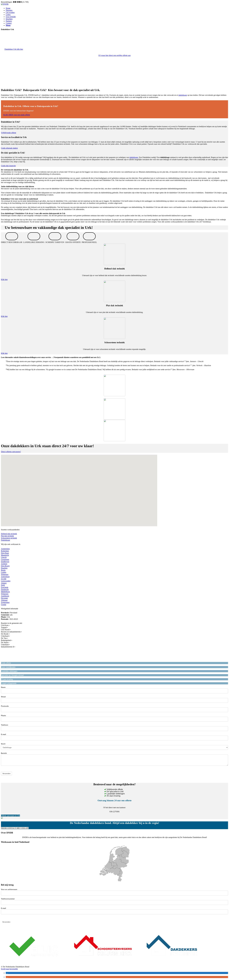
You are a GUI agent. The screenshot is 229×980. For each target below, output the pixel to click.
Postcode (5, 706)
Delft (3, 585)
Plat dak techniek (7, 536)
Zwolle (3, 579)
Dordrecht (5, 590)
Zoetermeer (5, 602)
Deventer (4, 598)
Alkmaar (4, 600)
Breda (3, 570)
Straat (3, 697)
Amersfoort (5, 577)
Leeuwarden (5, 581)
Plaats (3, 715)
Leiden (3, 572)
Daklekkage (5, 540)
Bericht (4, 753)
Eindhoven (5, 562)
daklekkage (182, 95)
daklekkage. (133, 157)
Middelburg (5, 592)
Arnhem (4, 564)
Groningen (5, 559)
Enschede (4, 587)
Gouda (3, 605)
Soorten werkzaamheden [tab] (10, 530)
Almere (4, 583)
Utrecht (4, 557)
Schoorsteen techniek (9, 538)
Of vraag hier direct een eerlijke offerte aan (114, 55)
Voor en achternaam (9, 889)
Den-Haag (5, 553)
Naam (3, 687)
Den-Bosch (5, 566)
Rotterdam (5, 551)
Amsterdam (5, 549)
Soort (3, 744)
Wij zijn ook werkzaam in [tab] (10, 544)
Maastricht (5, 555)
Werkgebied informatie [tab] (9, 609)
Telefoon (4, 725)
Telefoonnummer (8, 899)
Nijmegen (4, 574)
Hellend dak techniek (9, 534)
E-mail (3, 734)
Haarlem (4, 568)
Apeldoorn (5, 596)
